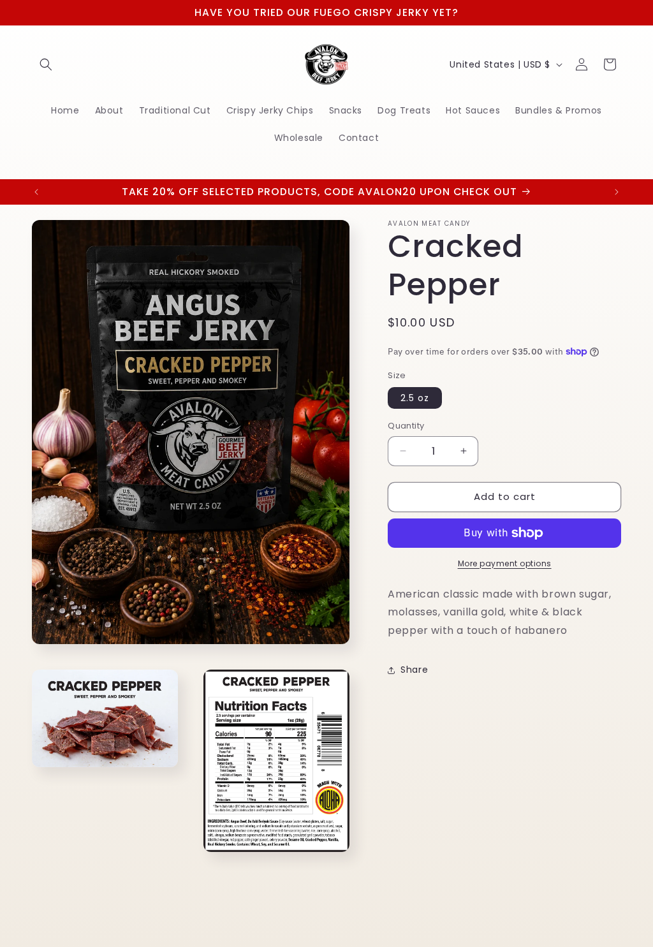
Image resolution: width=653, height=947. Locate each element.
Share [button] (414, 669)
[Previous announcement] (36, 192)
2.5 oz (414, 398)
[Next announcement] (617, 192)
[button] (46, 64)
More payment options (505, 563)
